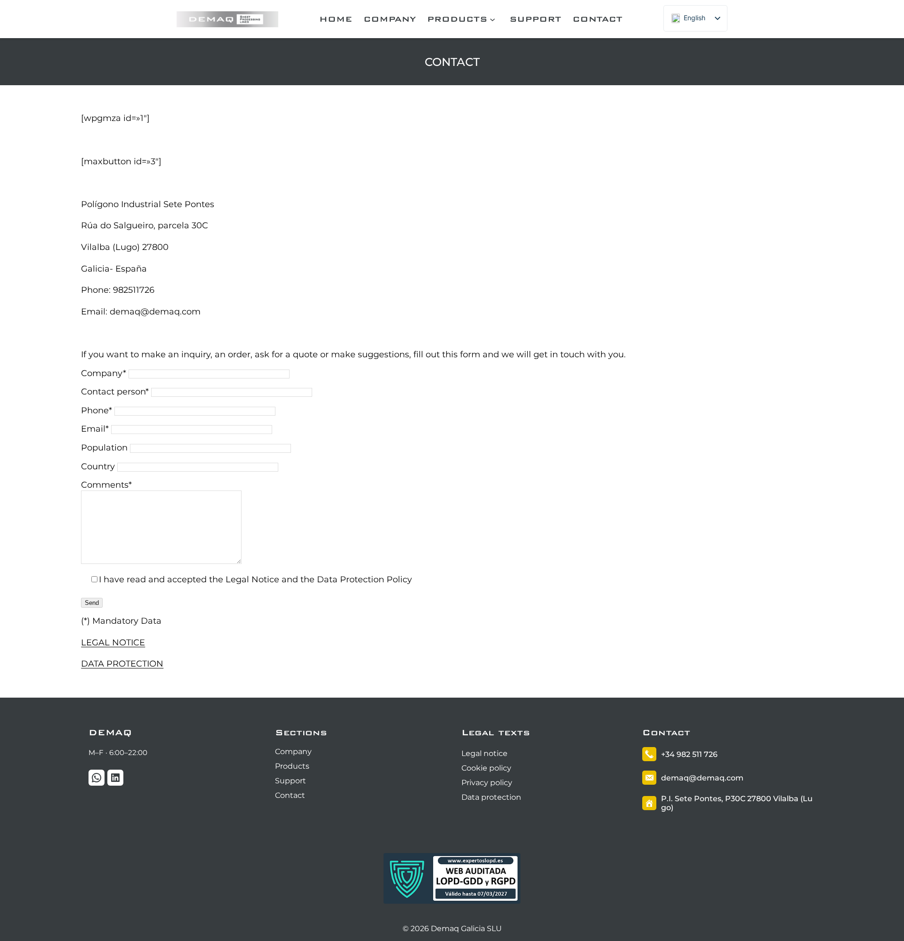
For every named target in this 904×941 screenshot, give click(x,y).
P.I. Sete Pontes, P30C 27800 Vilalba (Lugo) (737, 803)
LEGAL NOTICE (113, 642)
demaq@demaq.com (702, 777)
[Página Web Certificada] (452, 903)
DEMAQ (110, 732)
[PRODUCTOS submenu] (494, 19)
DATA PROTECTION (122, 664)
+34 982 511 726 (689, 754)
